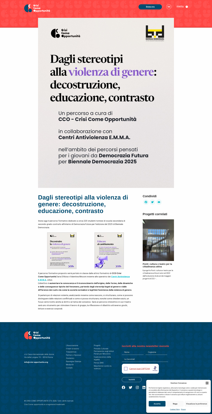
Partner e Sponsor (73, 355)
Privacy (183, 409)
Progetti (97, 345)
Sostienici (70, 358)
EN (169, 7)
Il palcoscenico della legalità (102, 358)
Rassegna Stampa (73, 361)
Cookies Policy (175, 409)
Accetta (157, 404)
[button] (207, 383)
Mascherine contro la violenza (102, 367)
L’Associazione (72, 345)
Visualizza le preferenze (196, 404)
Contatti (69, 368)
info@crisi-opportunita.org (36, 362)
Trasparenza (71, 352)
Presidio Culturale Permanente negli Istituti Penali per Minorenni (104, 351)
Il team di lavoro (72, 349)
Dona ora (150, 7)
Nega (175, 404)
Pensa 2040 (98, 363)
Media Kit (70, 365)
